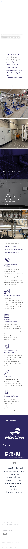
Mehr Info (6, 41)
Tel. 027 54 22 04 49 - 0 (8, 528)
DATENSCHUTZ (13, 547)
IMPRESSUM (4, 547)
